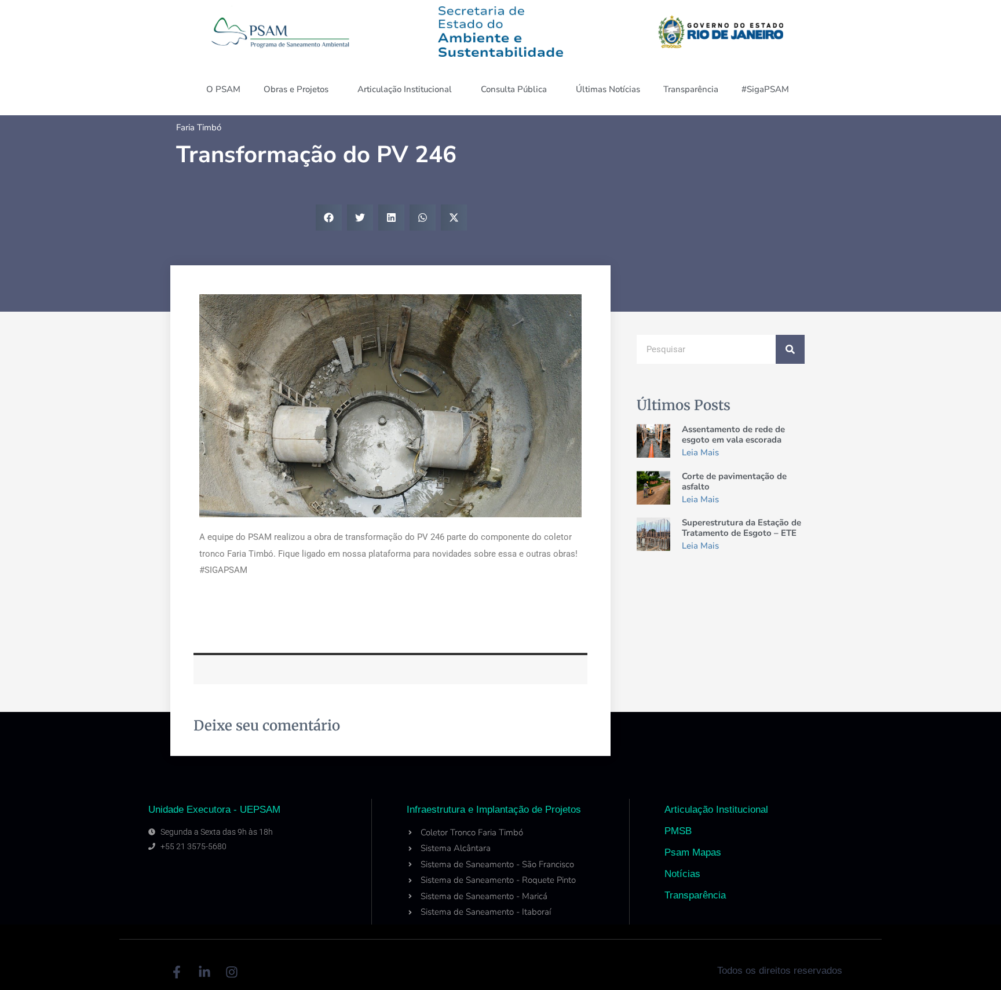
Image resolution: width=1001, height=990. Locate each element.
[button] (329, 217)
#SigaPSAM (765, 89)
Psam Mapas (692, 852)
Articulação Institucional (404, 89)
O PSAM (223, 89)
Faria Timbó (198, 127)
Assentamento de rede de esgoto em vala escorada (733, 434)
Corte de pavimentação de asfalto (734, 481)
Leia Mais (700, 452)
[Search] (790, 349)
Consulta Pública (514, 89)
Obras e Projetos (296, 89)
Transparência (690, 89)
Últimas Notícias (608, 89)
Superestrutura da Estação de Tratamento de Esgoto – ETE (741, 528)
